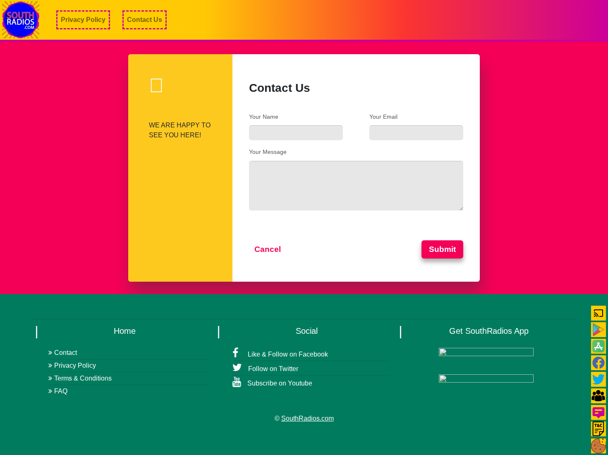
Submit (442, 249)
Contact (65, 352)
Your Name (263, 116)
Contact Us (144, 19)
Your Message (268, 151)
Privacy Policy (83, 19)
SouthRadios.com (307, 418)
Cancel (267, 249)
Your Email (383, 116)
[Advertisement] (457, 19)
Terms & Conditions (83, 378)
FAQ (60, 391)
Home (125, 330)
